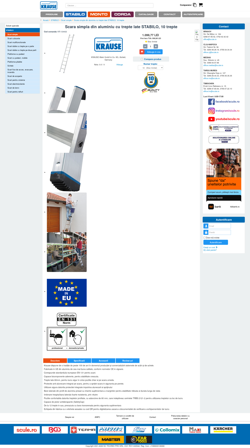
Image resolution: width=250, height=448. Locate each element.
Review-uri (127, 360)
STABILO (9, 30)
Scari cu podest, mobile (17, 57)
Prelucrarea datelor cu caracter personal (180, 417)
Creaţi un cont (209, 247)
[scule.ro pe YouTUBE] (223, 119)
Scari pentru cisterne (16, 80)
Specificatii (79, 360)
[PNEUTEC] (111, 430)
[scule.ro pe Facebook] (223, 101)
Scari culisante (14, 38)
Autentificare (216, 242)
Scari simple (13, 34)
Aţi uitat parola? (210, 250)
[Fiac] (139, 430)
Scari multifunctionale (17, 42)
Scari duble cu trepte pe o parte (21, 46)
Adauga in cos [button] (154, 51)
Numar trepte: (151, 63)
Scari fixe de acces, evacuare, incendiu (20, 71)
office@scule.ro (209, 39)
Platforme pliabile (15, 61)
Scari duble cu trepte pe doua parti (22, 50)
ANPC (97, 417)
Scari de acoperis (15, 76)
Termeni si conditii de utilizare (125, 417)
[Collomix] (167, 430)
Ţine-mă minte (212, 237)
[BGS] (55, 430)
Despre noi (69, 417)
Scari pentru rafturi (15, 91)
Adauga (119, 64)
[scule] (27, 430)
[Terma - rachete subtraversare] (83, 430)
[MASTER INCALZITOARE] (111, 439)
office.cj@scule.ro (210, 52)
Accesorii (103, 360)
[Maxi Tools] (195, 430)
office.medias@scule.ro (213, 65)
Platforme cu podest (16, 54)
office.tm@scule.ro (211, 91)
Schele (10, 65)
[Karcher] (223, 430)
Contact (152, 417)
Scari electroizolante (16, 83)
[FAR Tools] (139, 439)
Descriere (55, 360)
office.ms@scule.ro (211, 78)
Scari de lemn (13, 87)
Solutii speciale (12, 25)
